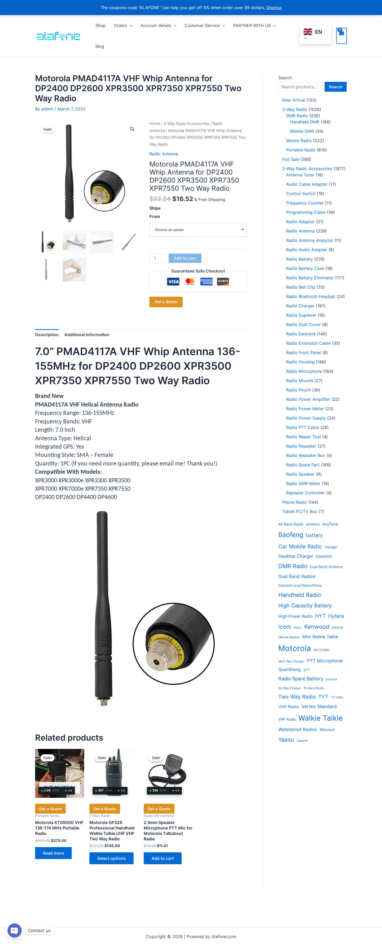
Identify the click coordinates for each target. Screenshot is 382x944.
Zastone (302, 740)
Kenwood (316, 626)
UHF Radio (288, 706)
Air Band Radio (290, 524)
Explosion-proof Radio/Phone (299, 585)
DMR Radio (292, 566)
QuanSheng (289, 669)
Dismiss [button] (274, 7)
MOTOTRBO (322, 650)
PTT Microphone (325, 660)
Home (154, 123)
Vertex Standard (319, 706)
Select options (111, 858)
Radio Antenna (163, 153)
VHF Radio (287, 719)
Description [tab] (47, 334)
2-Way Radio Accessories (186, 123)
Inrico (298, 627)
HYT (320, 616)
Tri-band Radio (314, 688)
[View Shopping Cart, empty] (341, 36)
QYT (306, 670)
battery (314, 535)
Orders (120, 25)
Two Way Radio (297, 697)
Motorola (294, 648)
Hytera (336, 616)
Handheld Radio (299, 594)
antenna (313, 524)
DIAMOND (324, 556)
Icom (284, 626)
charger (330, 547)
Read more (53, 853)
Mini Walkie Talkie (320, 636)
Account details (156, 25)
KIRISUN (337, 627)
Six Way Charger (289, 688)
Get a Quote (166, 301)
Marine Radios (289, 637)
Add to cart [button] (163, 858)
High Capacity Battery (305, 605)
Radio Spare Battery (300, 678)
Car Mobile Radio (300, 546)
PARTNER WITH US (252, 25)
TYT (323, 697)
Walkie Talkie (320, 718)
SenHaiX (331, 679)
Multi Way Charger (291, 661)
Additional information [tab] (86, 334)
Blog (99, 46)
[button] (129, 25)
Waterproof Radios (297, 729)
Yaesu (286, 739)
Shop (100, 25)
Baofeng (290, 535)
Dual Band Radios (296, 576)
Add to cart (185, 258)
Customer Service (202, 25)
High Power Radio (295, 616)
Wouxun (327, 729)
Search (285, 77)
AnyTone (330, 524)
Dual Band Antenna (326, 567)
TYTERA (337, 697)
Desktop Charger (295, 556)
